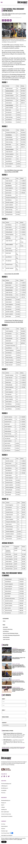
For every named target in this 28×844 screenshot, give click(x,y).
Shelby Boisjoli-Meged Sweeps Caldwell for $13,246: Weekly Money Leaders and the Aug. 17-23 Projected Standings (19, 651)
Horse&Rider (3, 790)
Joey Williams (9, 185)
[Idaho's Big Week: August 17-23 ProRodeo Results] (7, 658)
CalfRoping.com (4, 785)
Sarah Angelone (9, 105)
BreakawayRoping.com (5, 800)
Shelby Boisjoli (9, 282)
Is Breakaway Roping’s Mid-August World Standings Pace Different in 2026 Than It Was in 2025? (19, 666)
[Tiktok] (2, 776)
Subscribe (5, 750)
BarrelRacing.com (4, 788)
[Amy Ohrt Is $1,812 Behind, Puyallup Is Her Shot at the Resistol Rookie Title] (7, 674)
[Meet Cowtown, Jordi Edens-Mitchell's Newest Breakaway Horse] (7, 681)
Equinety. (16, 79)
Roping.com (3, 802)
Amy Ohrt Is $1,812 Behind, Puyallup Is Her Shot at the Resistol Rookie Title (18, 674)
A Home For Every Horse (6, 814)
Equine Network (4, 826)
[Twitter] (8, 776)
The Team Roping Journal (6, 783)
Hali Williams (9, 134)
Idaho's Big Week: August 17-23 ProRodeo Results (18, 658)
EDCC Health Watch (5, 811)
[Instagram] (6, 776)
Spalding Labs (4, 809)
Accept (4, 841)
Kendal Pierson (9, 290)
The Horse (3, 792)
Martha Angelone (10, 90)
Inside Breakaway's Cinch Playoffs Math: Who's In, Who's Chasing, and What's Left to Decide (18, 690)
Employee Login (4, 830)
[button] (3, 20)
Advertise (3, 828)
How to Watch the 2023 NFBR (12, 274)
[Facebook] (4, 776)
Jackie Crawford (9, 244)
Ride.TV (2, 805)
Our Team (3, 824)
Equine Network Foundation (6, 816)
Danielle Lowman (9, 149)
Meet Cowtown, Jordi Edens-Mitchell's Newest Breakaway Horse (18, 682)
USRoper (3, 807)
